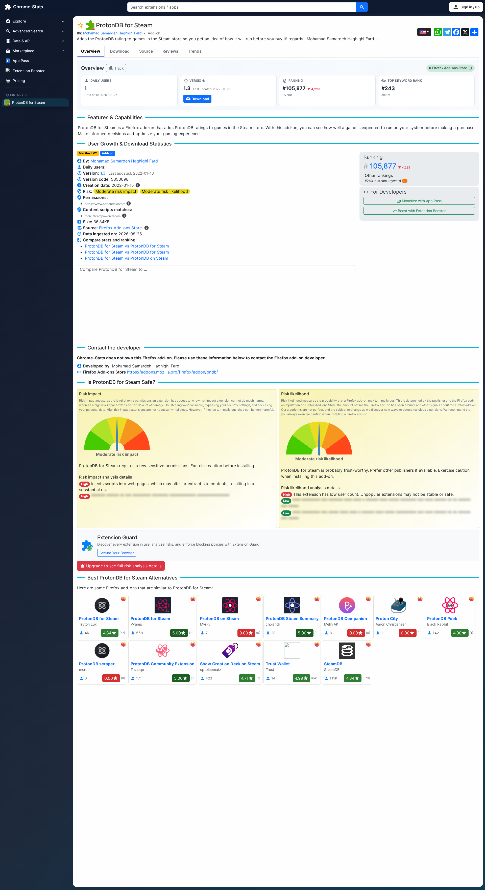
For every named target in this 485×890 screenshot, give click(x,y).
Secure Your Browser (117, 553)
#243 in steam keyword (385, 181)
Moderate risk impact (115, 191)
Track (118, 68)
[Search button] (362, 7)
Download (120, 51)
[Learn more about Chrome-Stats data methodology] (146, 227)
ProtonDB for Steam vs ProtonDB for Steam (127, 246)
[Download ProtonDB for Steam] (228, 90)
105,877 (390, 166)
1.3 (102, 173)
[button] (466, 7)
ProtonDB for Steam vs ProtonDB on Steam (126, 258)
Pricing (19, 80)
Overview (90, 51)
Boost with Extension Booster (421, 211)
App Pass (21, 61)
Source (146, 51)
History (19, 95)
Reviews (170, 51)
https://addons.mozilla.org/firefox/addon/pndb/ (172, 372)
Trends (195, 51)
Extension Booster (29, 71)
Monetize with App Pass (421, 201)
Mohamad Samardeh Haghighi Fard (112, 33)
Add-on (154, 33)
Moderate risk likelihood (165, 191)
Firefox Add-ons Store (449, 68)
